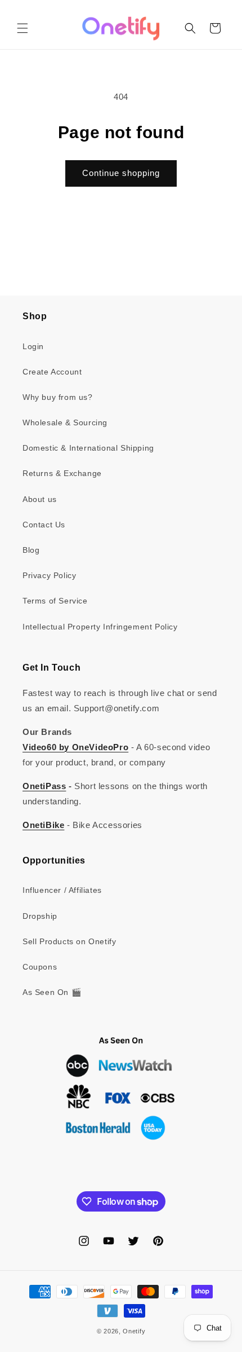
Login (33, 346)
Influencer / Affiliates (62, 890)
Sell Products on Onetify (69, 941)
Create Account (52, 371)
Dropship (40, 916)
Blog (31, 549)
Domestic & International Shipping (88, 447)
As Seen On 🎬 (52, 992)
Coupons (40, 966)
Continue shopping (121, 173)
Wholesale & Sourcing (65, 422)
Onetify (134, 1331)
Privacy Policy (49, 575)
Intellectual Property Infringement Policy (100, 626)
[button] (22, 28)
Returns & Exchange (62, 473)
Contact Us (44, 524)
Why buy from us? (58, 397)
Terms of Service (55, 600)
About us (40, 499)
